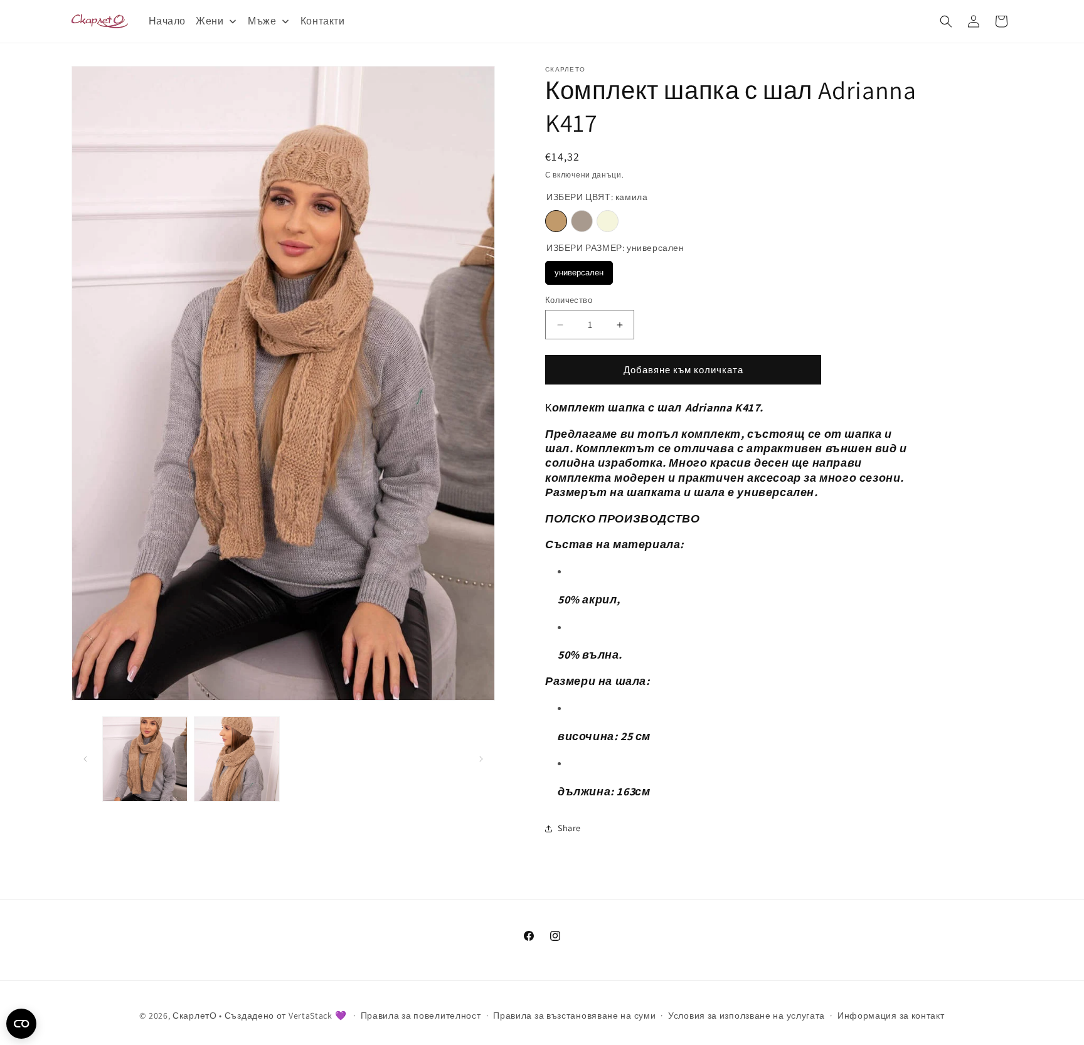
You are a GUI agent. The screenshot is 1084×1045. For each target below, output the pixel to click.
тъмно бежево (582, 222)
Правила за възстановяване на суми (574, 1015)
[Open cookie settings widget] (21, 1024)
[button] (946, 21)
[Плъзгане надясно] (481, 759)
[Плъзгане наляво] (85, 759)
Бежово (608, 222)
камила (556, 222)
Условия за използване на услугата (746, 1015)
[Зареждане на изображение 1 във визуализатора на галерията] (145, 759)
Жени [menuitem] (209, 21)
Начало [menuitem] (167, 21)
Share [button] (569, 828)
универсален (579, 273)
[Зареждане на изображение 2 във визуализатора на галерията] (236, 759)
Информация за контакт (891, 1015)
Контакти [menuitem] (322, 21)
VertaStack (310, 1015)
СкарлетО (195, 1015)
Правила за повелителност (421, 1015)
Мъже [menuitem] (262, 21)
